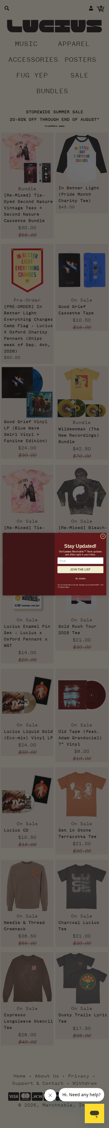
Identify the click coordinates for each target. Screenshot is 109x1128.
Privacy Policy (64, 586)
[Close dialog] (103, 536)
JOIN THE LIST (80, 569)
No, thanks (80, 578)
